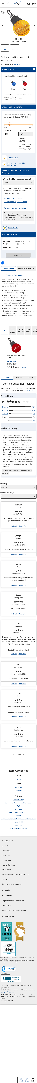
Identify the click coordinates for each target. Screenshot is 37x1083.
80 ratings (17, 64)
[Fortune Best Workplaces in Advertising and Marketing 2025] (6, 932)
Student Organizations (18, 828)
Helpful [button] (13, 526)
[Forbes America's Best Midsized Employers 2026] (8, 949)
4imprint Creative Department (13, 901)
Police (18, 816)
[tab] (8, 268)
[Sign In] (29, 3)
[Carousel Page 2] (18, 39)
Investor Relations (9, 865)
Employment (6, 860)
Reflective (18, 790)
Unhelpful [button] (22, 526)
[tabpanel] (18, 569)
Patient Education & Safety (18, 812)
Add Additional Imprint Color (14, 198)
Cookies (5, 880)
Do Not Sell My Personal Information (16, 875)
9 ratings (24, 367)
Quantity (7, 130)
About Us (5, 846)
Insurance (18, 809)
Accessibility (6, 850)
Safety (18, 779)
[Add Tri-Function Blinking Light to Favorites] (3, 11)
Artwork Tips (6, 905)
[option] (13, 85)
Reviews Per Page (7, 492)
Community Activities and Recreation (18, 803)
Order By (3, 483)
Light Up (18, 787)
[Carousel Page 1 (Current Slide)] (16, 39)
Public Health (18, 822)
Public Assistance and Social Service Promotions (18, 819)
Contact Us (6, 855)
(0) (34, 4)
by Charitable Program (14, 910)
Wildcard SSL (5, 974)
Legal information (7, 992)
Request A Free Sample (14, 275)
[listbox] (18, 194)
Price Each (22, 130)
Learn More (28, 390)
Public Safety (18, 825)
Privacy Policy (7, 870)
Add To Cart (18, 255)
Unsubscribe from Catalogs (12, 885)
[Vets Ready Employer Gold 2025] (19, 932)
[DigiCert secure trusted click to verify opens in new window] (9, 969)
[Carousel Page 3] (21, 39)
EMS (18, 806)
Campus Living (18, 800)
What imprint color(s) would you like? (17, 189)
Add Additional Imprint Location (15, 202)
